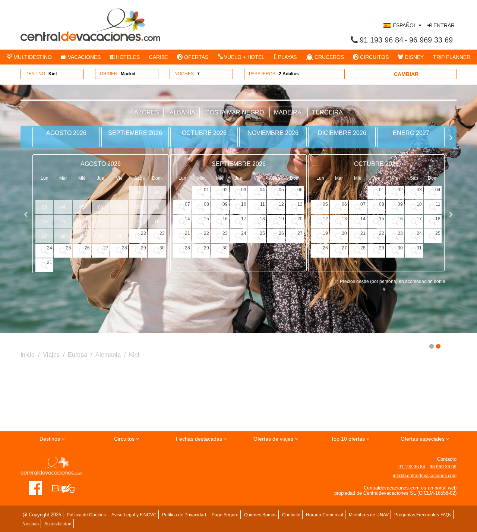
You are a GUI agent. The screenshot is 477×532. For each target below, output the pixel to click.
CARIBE (158, 57)
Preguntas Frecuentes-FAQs (422, 514)
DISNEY (413, 57)
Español (405, 25)
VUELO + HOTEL (243, 57)
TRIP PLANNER (451, 57)
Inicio (27, 355)
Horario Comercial (324, 514)
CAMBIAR (406, 74)
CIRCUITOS (373, 57)
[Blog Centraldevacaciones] (67, 487)
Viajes (51, 355)
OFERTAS (195, 57)
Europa (77, 355)
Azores (146, 112)
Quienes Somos (260, 514)
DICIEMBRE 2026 (342, 133)
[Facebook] (35, 487)
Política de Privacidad (184, 514)
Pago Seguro (225, 514)
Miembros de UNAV (369, 514)
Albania (182, 112)
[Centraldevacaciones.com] (90, 24)
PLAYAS (287, 57)
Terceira (327, 112)
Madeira (287, 112)
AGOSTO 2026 (66, 133)
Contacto (291, 514)
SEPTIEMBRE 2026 (135, 133)
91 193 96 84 (381, 40)
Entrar (443, 25)
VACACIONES (83, 57)
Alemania (108, 355)
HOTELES (127, 57)
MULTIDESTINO (32, 57)
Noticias (30, 523)
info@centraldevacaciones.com (425, 475)
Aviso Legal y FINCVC (134, 514)
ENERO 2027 (411, 133)
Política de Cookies (86, 514)
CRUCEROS (328, 57)
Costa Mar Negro (234, 112)
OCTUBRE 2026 (204, 133)
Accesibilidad (58, 523)
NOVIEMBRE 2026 (272, 133)
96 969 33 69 (431, 40)
